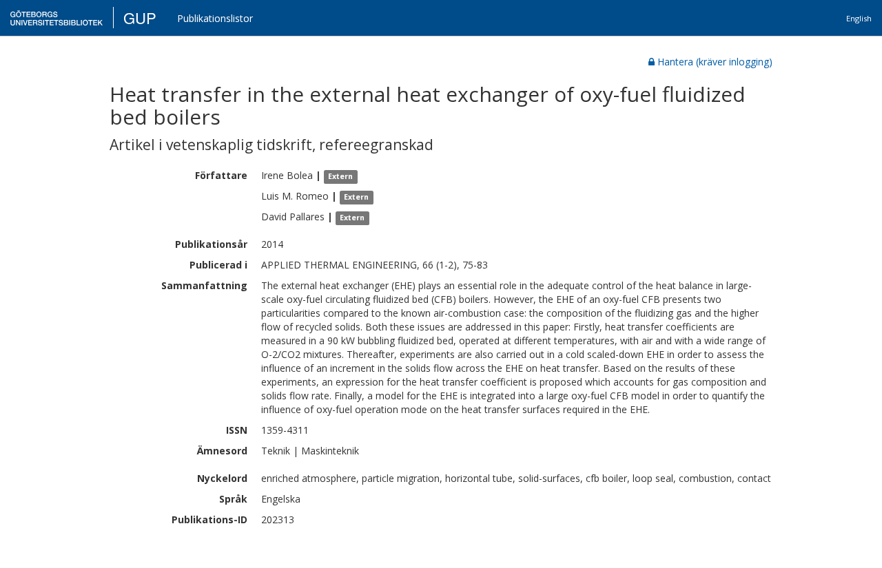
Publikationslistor (215, 18)
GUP (139, 17)
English (859, 18)
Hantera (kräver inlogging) (714, 61)
